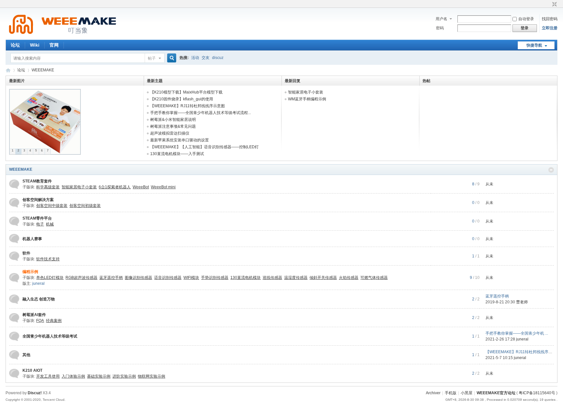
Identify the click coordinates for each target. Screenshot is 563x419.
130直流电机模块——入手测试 (177, 154)
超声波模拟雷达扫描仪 (169, 133)
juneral (38, 283)
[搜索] (171, 58)
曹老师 (522, 302)
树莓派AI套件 (34, 314)
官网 (54, 45)
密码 (440, 28)
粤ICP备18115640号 (537, 393)
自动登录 (526, 19)
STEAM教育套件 (37, 181)
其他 (26, 355)
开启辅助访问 (548, 4)
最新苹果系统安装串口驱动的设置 (179, 140)
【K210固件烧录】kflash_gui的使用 (181, 99)
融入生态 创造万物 (38, 299)
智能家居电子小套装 (305, 92)
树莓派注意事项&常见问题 (173, 126)
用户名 (441, 19)
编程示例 (30, 271)
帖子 (152, 58)
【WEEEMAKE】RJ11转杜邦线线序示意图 (187, 106)
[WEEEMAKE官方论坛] (63, 36)
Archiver (433, 393)
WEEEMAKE (20, 169)
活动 (195, 57)
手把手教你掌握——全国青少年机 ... (516, 333)
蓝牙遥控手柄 (497, 296)
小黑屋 (466, 393)
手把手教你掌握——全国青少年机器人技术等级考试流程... (200, 112)
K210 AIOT (32, 370)
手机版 (450, 393)
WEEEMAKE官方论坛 (8, 70)
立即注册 (549, 28)
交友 (205, 57)
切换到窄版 (553, 4)
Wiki (34, 45)
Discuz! (35, 393)
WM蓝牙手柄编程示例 (307, 99)
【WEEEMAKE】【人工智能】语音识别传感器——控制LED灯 (204, 147)
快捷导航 (534, 45)
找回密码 (549, 19)
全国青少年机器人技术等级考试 (49, 336)
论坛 (15, 45)
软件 (26, 253)
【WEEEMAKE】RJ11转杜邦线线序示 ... (520, 352)
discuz (218, 57)
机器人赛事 (32, 239)
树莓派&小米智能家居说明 (173, 119)
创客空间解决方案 (38, 199)
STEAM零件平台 (37, 218)
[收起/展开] (551, 170)
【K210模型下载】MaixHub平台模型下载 (186, 92)
